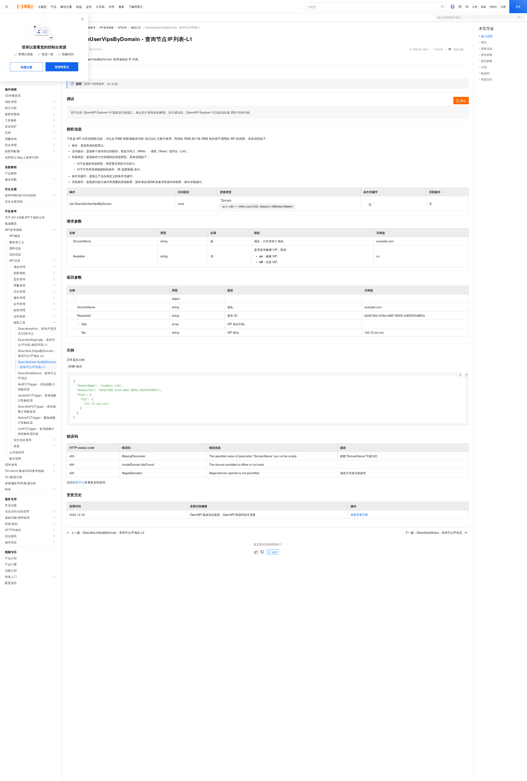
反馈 (274, 552)
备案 (483, 6)
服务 (121, 7)
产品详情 (438, 49)
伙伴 (111, 7)
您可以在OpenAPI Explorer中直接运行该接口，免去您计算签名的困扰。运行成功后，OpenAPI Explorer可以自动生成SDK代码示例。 (161, 112)
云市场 (100, 7)
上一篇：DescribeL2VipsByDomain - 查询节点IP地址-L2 (107, 532)
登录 (518, 6)
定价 (89, 7)
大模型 (42, 7)
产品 (53, 7)
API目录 (122, 27)
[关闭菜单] (6, 6)
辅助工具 (136, 27)
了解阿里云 (135, 7)
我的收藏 (458, 49)
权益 (79, 7)
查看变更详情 (359, 514)
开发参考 (90, 27)
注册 (503, 6)
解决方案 (66, 7)
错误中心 (79, 482)
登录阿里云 (62, 67)
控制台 (493, 6)
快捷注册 (26, 67)
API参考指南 (106, 27)
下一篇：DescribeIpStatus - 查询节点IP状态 (433, 532)
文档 (474, 6)
